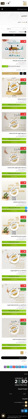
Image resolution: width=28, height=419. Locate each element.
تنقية (14, 35)
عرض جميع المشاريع (22, 358)
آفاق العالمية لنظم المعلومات (11, 417)
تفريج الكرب (23, 361)
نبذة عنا (10, 394)
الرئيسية (24, 22)
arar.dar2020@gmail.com (19, 402)
